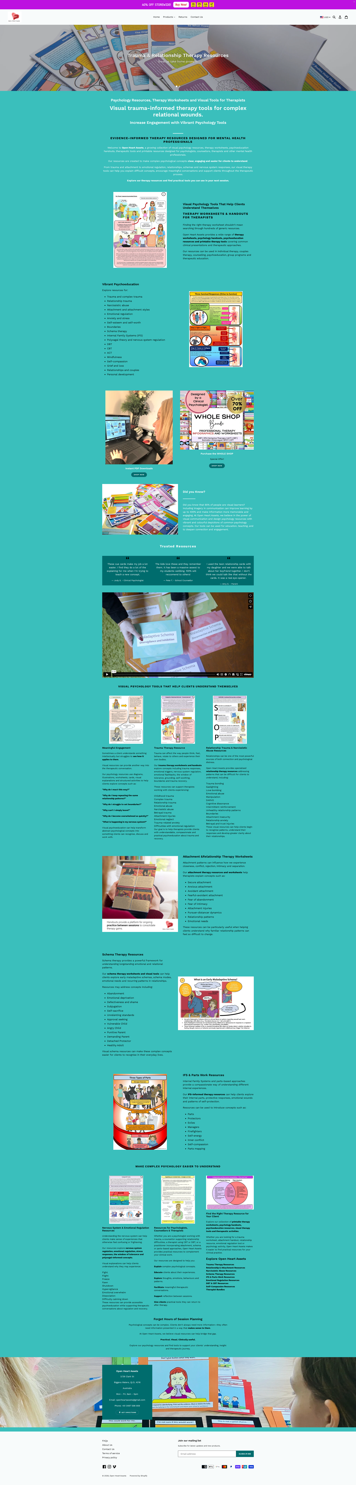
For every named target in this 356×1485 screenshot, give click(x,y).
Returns (183, 17)
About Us (107, 1445)
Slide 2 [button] (179, 86)
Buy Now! (181, 5)
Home (156, 17)
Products (168, 17)
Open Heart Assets (118, 1476)
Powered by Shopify (138, 1476)
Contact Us (197, 17)
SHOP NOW (139, 475)
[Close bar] (354, 1)
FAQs (105, 1440)
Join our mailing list (189, 1440)
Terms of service (111, 1453)
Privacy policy (109, 1457)
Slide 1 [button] (176, 86)
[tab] (176, 86)
